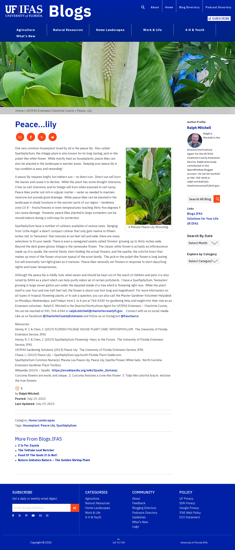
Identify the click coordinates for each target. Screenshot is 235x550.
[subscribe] (74, 508)
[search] (217, 199)
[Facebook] (13, 515)
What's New (140, 522)
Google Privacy (189, 508)
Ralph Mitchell (199, 127)
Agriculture (92, 498)
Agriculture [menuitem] (26, 30)
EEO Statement (189, 517)
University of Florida (191, 542)
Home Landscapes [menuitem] (110, 30)
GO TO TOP (119, 542)
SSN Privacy (187, 503)
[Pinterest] (26, 515)
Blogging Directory (144, 508)
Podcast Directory (218, 7)
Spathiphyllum (66, 425)
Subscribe (221, 18)
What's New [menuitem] (25, 36)
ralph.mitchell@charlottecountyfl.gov (95, 311)
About (155, 7)
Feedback (138, 503)
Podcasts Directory (144, 512)
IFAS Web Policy (190, 512)
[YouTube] (33, 515)
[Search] (143, 8)
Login (135, 526)
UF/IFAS (192, 223)
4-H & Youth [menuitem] (194, 30)
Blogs (70, 10)
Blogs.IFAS (195, 213)
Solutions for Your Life (202, 218)
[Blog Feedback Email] (40, 515)
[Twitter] (19, 515)
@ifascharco (130, 316)
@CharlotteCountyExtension (63, 316)
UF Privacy (186, 498)
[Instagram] (47, 515)
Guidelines (139, 517)
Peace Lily (48, 425)
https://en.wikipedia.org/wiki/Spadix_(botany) (84, 370)
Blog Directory (189, 7)
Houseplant (31, 425)
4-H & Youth (93, 517)
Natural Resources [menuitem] (68, 30)
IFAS (205, 542)
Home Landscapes (42, 420)
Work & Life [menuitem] (152, 30)
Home (169, 7)
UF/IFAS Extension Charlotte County (50, 110)
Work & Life (92, 512)
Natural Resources (97, 503)
